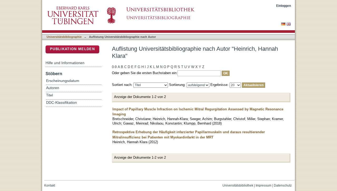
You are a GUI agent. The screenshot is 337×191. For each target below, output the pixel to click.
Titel (49, 95)
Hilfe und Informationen (65, 63)
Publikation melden (72, 49)
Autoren (52, 88)
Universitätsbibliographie (64, 36)
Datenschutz (283, 185)
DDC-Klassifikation (61, 103)
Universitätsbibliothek (237, 185)
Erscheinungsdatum (62, 81)
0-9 (114, 67)
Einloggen (283, 5)
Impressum (263, 185)
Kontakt (49, 185)
